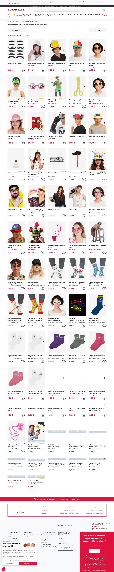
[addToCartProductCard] (23, 70)
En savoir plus (10, 563)
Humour (22, 21)
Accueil (10, 21)
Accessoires (16, 21)
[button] (4, 569)
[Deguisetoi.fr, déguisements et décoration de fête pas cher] (16, 10)
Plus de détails (15, 3)
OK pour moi (28, 563)
